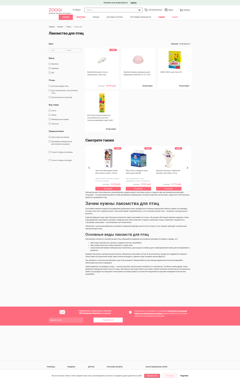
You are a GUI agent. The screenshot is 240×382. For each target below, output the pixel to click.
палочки (55, 124)
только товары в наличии (62, 152)
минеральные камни (60, 119)
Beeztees (54, 64)
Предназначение (56, 131)
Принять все (152, 376)
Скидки (161, 17)
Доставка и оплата (115, 17)
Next (188, 170)
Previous (90, 172)
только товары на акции (61, 160)
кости (53, 111)
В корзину (102, 89)
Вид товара (54, 105)
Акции (175, 17)
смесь (53, 115)
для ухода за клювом (60, 137)
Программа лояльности (140, 17)
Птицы (52, 80)
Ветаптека (81, 17)
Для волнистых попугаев (61, 97)
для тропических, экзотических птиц (64, 91)
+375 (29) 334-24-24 (155, 10)
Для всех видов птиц (59, 86)
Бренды (96, 17)
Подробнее (184, 376)
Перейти (133, 3)
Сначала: (175, 44)
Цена (51, 44)
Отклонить (170, 376)
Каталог (65, 17)
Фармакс (55, 68)
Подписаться (108, 320)
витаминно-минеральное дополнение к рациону (61, 143)
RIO (52, 73)
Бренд (51, 58)
